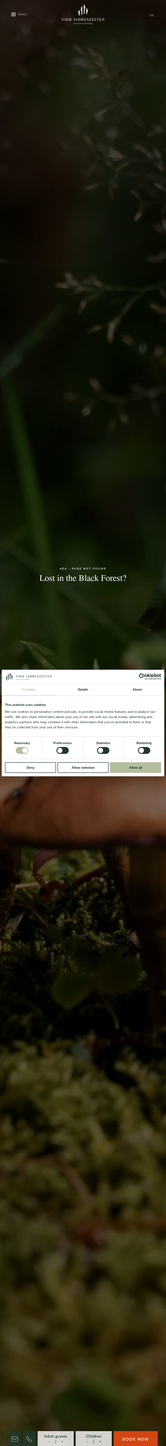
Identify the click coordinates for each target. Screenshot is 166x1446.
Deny (30, 767)
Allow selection (83, 767)
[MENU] (13, 14)
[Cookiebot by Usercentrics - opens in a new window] (142, 676)
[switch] (62, 750)
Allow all (135, 767)
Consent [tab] (28, 689)
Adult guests (55, 1436)
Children (94, 1436)
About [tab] (137, 689)
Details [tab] (83, 689)
